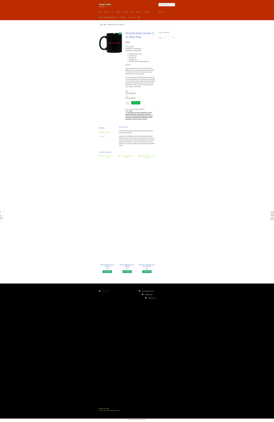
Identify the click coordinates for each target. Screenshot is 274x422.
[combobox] (166, 38)
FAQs (132, 11)
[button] (120, 33)
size (126, 96)
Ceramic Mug (137, 112)
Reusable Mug (128, 119)
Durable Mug (133, 114)
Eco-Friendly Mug (140, 114)
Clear (139, 98)
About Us (106, 11)
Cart (112, 11)
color (126, 91)
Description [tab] (102, 128)
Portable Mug (144, 117)
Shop (139, 17)
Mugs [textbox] (166, 37)
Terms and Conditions (133, 419)
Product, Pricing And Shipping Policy (108, 17)
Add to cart (136, 102)
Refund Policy (122, 17)
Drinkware (127, 114)
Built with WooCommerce (113, 410)
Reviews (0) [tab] (102, 136)
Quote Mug (149, 117)
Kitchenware (143, 115)
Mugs (105, 24)
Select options (107, 271)
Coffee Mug (143, 112)
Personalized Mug (136, 117)
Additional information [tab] (104, 132)
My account (138, 11)
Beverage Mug (131, 112)
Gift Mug (146, 114)
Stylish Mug (134, 119)
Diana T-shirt (105, 4)
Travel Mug (144, 119)
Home (100, 11)
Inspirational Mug (136, 115)
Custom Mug (149, 112)
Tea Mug (139, 119)
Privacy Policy (147, 11)
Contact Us (125, 11)
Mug (148, 115)
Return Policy (132, 17)
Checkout (118, 11)
